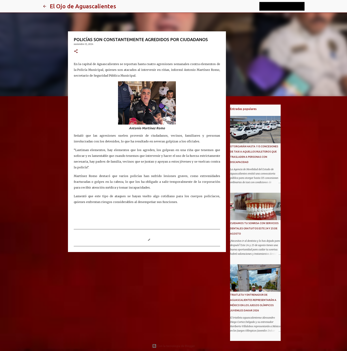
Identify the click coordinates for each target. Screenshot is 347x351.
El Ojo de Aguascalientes (83, 6)
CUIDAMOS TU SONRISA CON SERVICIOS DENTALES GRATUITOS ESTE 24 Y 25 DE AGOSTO (254, 228)
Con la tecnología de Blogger (176, 346)
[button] (76, 51)
